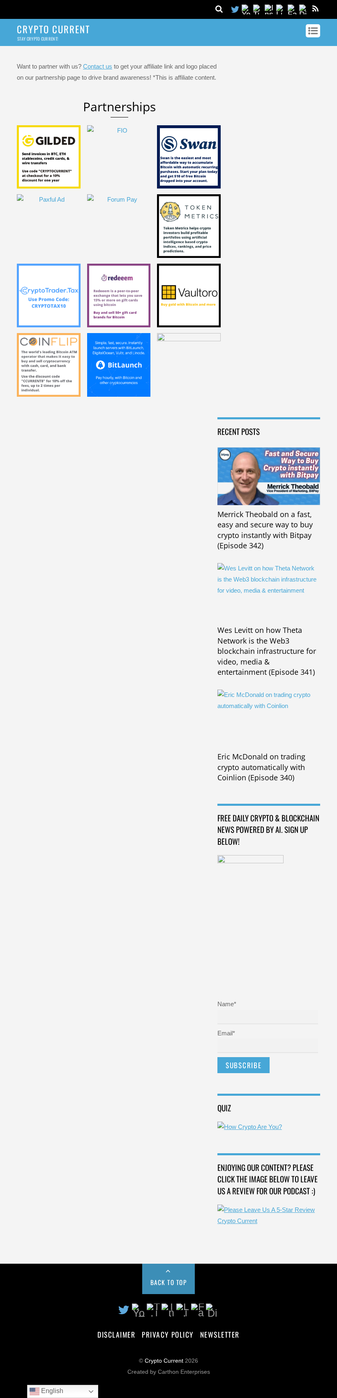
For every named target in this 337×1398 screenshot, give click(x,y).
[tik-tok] (258, 9)
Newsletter (220, 1334)
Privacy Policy (167, 1334)
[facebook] (293, 9)
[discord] (304, 9)
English (51, 1390)
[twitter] (235, 9)
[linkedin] (281, 9)
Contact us (97, 66)
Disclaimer (116, 1334)
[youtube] (247, 9)
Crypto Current (164, 1361)
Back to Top (168, 1282)
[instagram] (270, 9)
